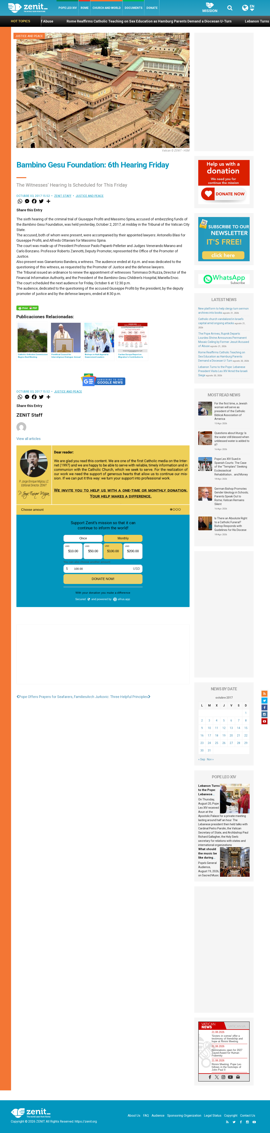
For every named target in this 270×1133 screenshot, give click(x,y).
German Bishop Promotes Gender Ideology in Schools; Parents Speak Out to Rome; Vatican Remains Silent (231, 496)
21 (238, 735)
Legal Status (212, 1115)
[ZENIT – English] (32, 8)
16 (202, 735)
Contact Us (247, 1115)
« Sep (201, 759)
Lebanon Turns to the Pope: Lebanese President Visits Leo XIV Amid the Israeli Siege (222, 371)
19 (224, 735)
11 (216, 728)
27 (231, 743)
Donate (152, 7)
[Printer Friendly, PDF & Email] (27, 308)
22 (245, 735)
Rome (85, 7)
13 (231, 728)
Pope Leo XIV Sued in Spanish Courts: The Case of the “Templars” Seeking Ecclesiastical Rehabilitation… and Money (231, 466)
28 (238, 743)
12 (224, 728)
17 (209, 735)
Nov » (210, 759)
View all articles (28, 439)
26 (224, 743)
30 (202, 750)
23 (202, 743)
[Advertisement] (103, 658)
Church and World (107, 7)
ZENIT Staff (63, 195)
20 (231, 735)
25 (216, 743)
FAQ (146, 1115)
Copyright (230, 1115)
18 (216, 735)
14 (238, 728)
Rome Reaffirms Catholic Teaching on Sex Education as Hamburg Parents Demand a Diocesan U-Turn (97, 21)
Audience (158, 1115)
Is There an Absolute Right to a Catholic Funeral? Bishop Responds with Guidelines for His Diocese (230, 524)
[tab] (211, 1025)
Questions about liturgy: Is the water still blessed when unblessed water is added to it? (231, 438)
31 (209, 750)
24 (209, 743)
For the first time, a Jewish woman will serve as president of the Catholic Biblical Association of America (230, 411)
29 (245, 743)
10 (209, 728)
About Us (134, 1115)
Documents (134, 7)
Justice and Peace (29, 36)
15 (245, 728)
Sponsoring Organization (184, 1115)
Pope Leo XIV (68, 7)
